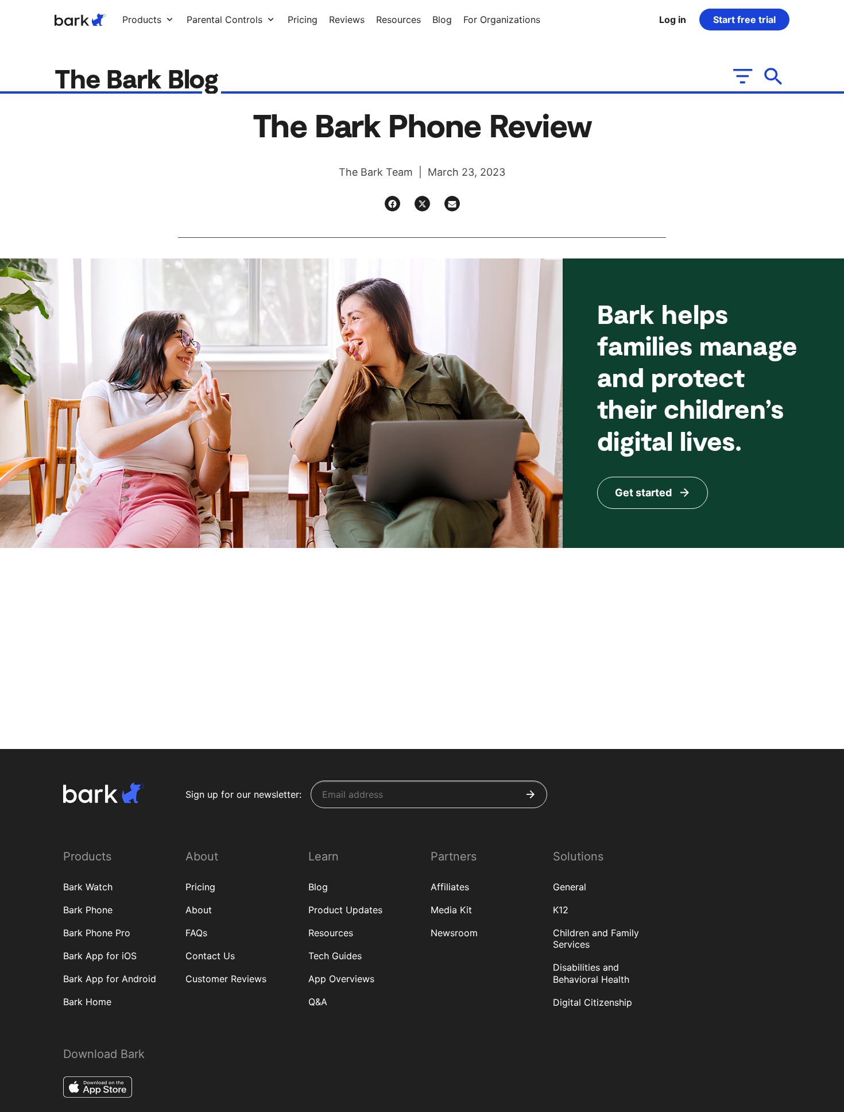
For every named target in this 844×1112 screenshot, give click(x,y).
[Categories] (741, 76)
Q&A (317, 1001)
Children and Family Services (596, 939)
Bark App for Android (109, 978)
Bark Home (87, 1001)
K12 (560, 910)
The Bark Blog (139, 78)
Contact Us (210, 956)
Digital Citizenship (592, 1002)
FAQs (196, 933)
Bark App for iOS (100, 956)
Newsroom (454, 933)
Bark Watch (88, 887)
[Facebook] (392, 203)
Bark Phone (88, 910)
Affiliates (450, 887)
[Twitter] (422, 203)
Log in (672, 19)
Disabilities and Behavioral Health (591, 973)
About (198, 910)
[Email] (452, 203)
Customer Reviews (225, 978)
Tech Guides (335, 956)
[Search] (773, 76)
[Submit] (530, 794)
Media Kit (451, 910)
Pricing (200, 887)
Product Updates (345, 910)
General (569, 887)
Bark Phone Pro (96, 933)
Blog (318, 887)
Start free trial (744, 19)
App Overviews (341, 978)
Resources (330, 933)
